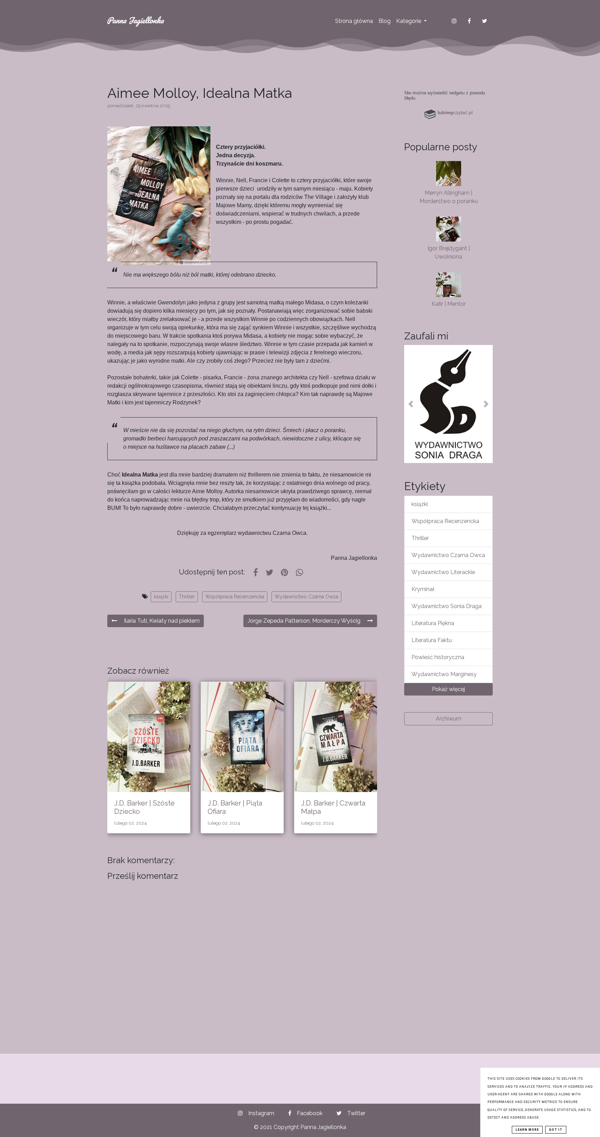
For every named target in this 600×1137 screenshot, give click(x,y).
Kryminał (422, 589)
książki (161, 596)
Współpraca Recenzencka (234, 596)
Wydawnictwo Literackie (443, 572)
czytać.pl (455, 112)
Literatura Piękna (432, 623)
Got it (555, 1129)
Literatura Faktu (431, 640)
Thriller (187, 596)
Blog (384, 21)
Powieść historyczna (437, 657)
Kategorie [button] (409, 21)
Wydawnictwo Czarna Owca (306, 596)
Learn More (527, 1129)
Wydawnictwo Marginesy (444, 674)
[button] (410, 404)
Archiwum (448, 718)
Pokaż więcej (448, 689)
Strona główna (354, 21)
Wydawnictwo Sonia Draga (446, 606)
